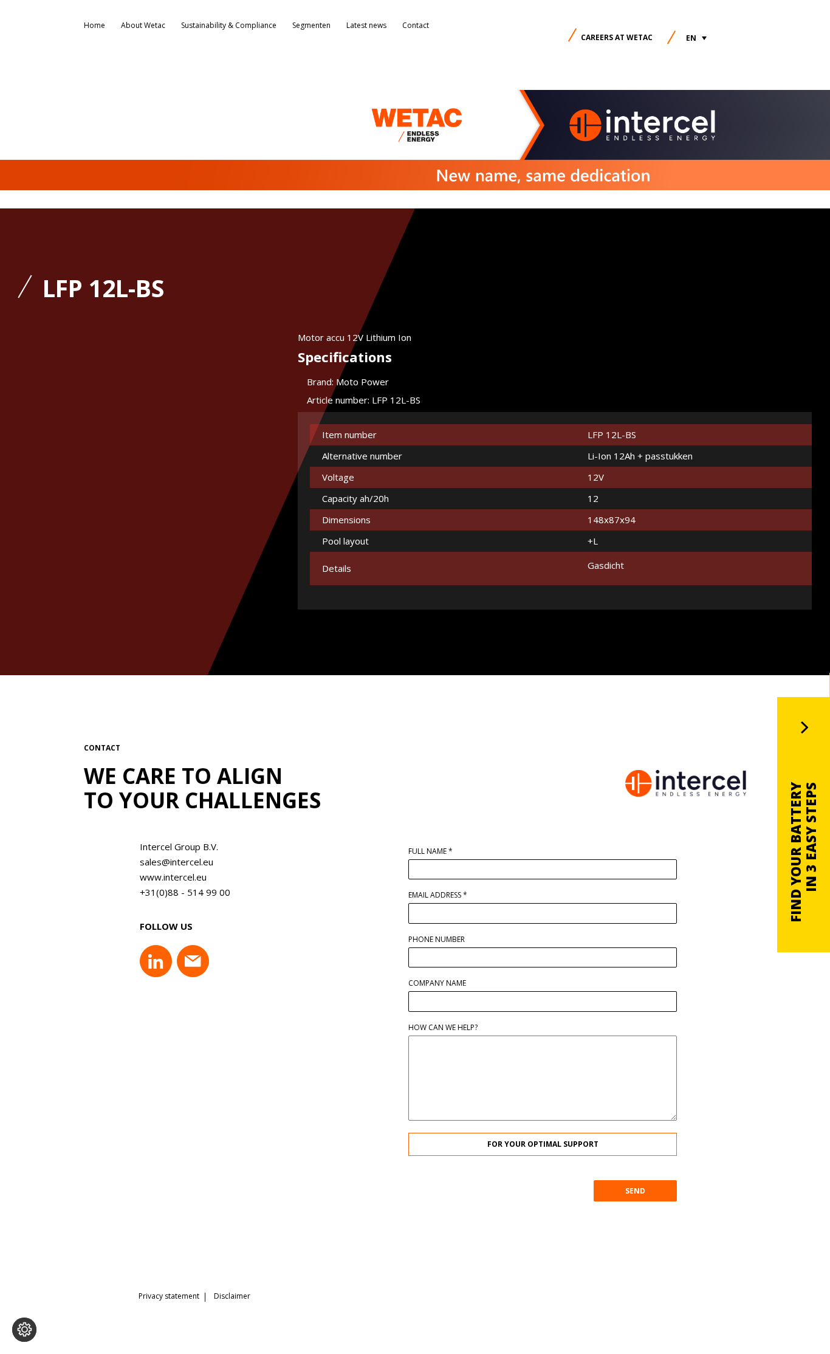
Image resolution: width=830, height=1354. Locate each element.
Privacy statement (169, 1296)
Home (94, 25)
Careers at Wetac (617, 37)
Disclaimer (232, 1296)
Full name (430, 851)
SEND (635, 1191)
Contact (415, 25)
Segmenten (311, 25)
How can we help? (443, 1027)
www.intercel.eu (173, 877)
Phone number (436, 939)
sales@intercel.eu (176, 862)
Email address (437, 895)
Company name (437, 983)
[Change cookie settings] (24, 1330)
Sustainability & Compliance (228, 25)
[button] (696, 38)
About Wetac (143, 25)
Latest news (366, 25)
